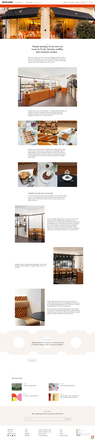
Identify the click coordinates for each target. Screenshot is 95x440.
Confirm (68, 419)
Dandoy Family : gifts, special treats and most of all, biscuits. (47, 6)
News (26, 431)
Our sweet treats (18, 2)
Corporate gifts (29, 2)
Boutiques (77, 2)
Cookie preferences (43, 435)
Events (61, 433)
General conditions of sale (45, 430)
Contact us (10, 431)
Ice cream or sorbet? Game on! (30, 395)
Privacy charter (42, 433)
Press (61, 430)
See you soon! (32, 360)
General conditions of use (45, 431)
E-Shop (83, 2)
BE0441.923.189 (12, 433)
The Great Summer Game (29, 385)
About (26, 430)
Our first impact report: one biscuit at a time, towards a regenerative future (69, 396)
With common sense (37, 2)
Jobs (61, 431)
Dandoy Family (71, 2)
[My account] (87, 2)
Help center (10, 429)
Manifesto (65, 2)
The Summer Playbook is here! (67, 385)
